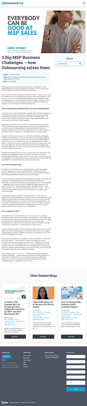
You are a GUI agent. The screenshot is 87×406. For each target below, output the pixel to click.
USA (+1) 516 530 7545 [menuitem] (9, 362)
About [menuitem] (25, 364)
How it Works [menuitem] (27, 356)
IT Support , (40, 312)
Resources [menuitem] (26, 358)
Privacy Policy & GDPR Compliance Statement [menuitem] (51, 356)
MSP (9, 77)
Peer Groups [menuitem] (27, 360)
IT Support (14, 77)
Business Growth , (10, 321)
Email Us (6, 356)
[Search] (80, 64)
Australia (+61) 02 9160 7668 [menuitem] (10, 367)
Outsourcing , (37, 316)
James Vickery (11, 325)
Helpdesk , (11, 320)
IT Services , (65, 312)
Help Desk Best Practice (11, 79)
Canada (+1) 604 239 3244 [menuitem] (9, 365)
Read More (15, 336)
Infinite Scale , (20, 321)
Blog (20, 77)
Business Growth (39, 77)
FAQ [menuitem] (24, 362)
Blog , (17, 320)
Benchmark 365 (28, 77)
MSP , (6, 320)
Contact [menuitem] (25, 367)
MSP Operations (9, 323)
